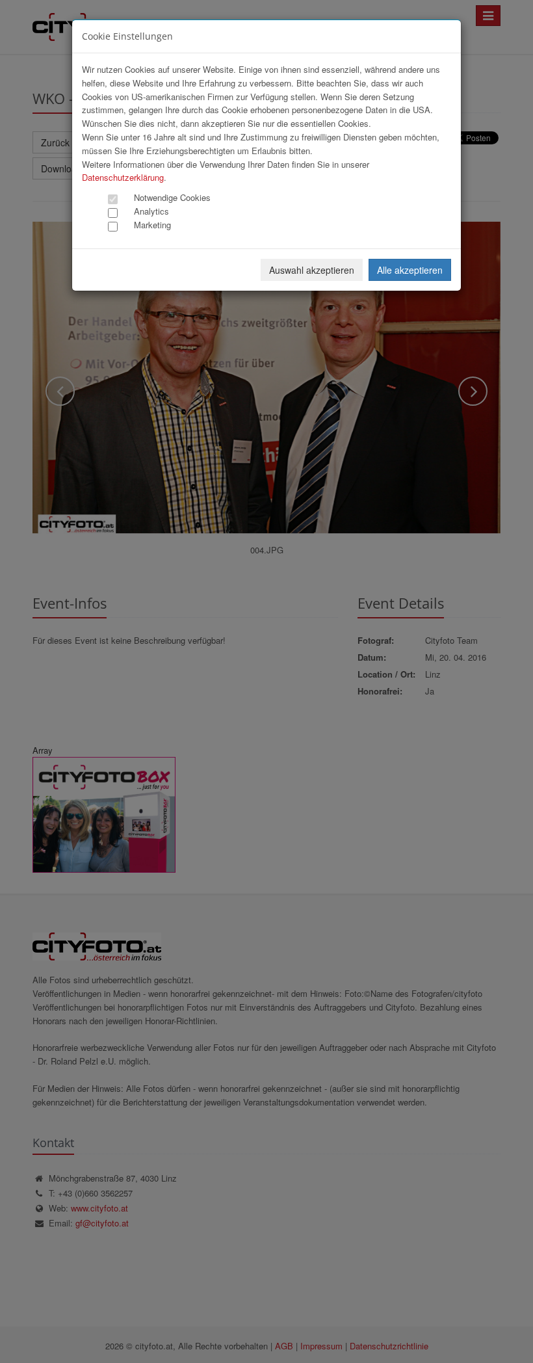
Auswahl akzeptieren (311, 269)
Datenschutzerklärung (123, 177)
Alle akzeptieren (410, 269)
